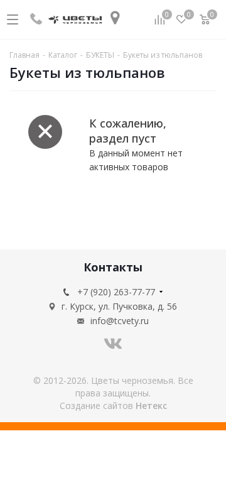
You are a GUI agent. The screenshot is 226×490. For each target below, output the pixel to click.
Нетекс (151, 405)
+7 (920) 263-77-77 (116, 292)
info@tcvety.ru (119, 321)
